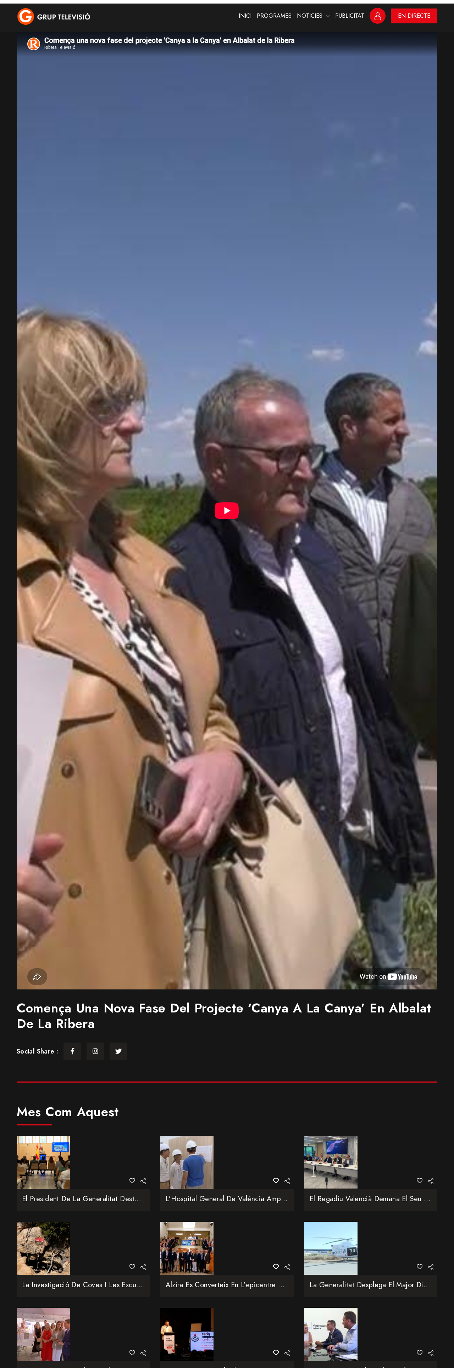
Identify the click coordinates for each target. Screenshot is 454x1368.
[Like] (132, 1180)
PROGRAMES (274, 16)
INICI (245, 16)
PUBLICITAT (349, 16)
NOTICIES (309, 16)
